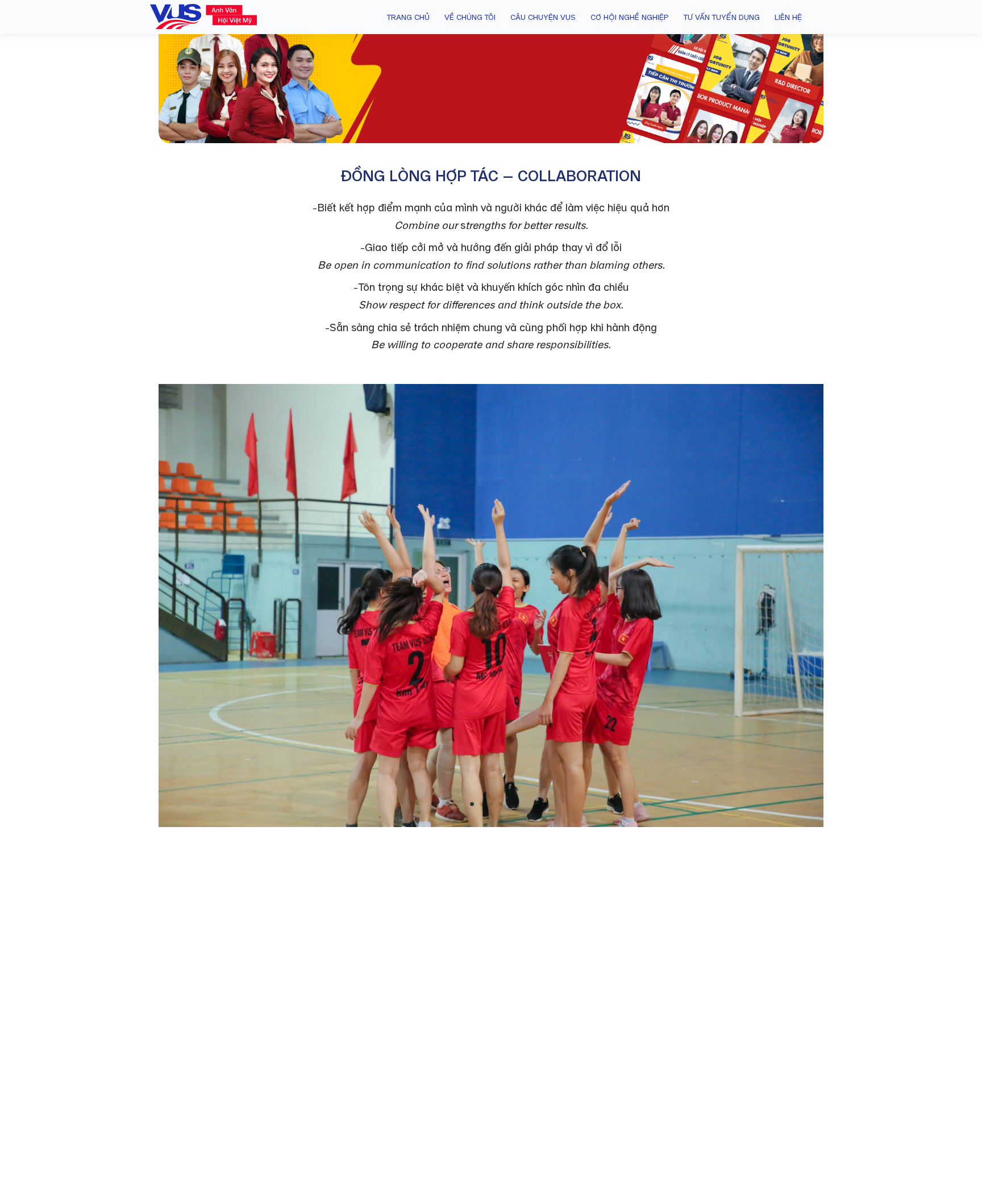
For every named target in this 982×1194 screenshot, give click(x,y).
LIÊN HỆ (788, 17)
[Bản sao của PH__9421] (491, 824)
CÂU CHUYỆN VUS (543, 17)
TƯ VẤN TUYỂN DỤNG (722, 17)
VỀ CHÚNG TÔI (470, 17)
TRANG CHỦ (408, 17)
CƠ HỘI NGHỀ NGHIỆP (629, 17)
